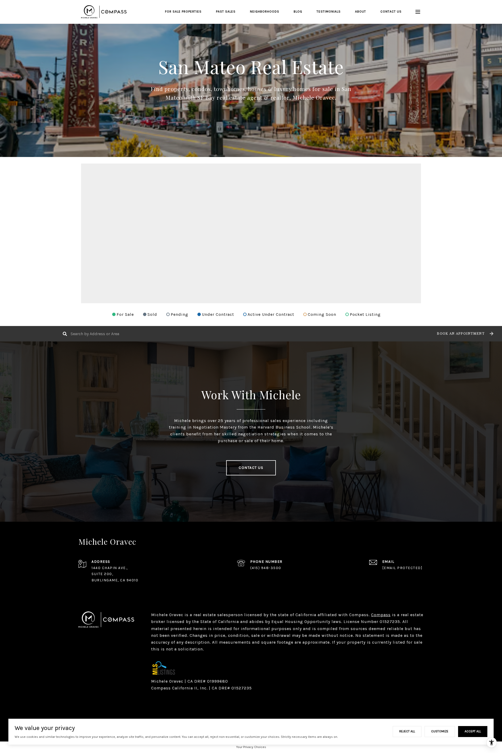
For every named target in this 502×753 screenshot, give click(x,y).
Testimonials (329, 11)
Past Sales (226, 11)
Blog (298, 11)
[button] (464, 333)
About (360, 11)
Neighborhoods (264, 11)
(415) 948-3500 (265, 568)
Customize (439, 731)
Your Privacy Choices (251, 747)
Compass (381, 614)
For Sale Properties (183, 11)
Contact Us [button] (251, 467)
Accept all (473, 731)
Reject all (407, 731)
